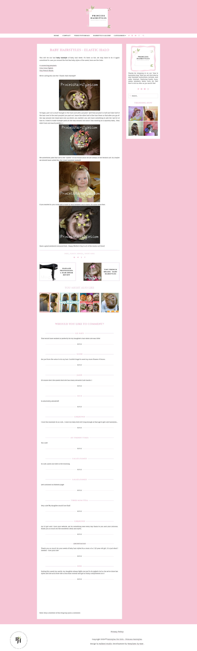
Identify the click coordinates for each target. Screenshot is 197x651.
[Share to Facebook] (74, 257)
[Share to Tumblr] (81, 257)
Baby (67, 253)
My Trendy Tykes (79, 438)
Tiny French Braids (46, 70)
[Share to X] (78, 257)
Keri (79, 566)
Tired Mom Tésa (79, 500)
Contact (66, 36)
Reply (79, 344)
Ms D (79, 396)
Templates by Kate (135, 644)
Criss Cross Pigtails (46, 68)
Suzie (79, 354)
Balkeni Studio (105, 644)
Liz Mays (79, 333)
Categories (119, 36)
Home (56, 36)
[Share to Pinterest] (84, 257)
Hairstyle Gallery (102, 36)
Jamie (79, 375)
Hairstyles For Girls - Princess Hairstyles (124, 639)
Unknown (79, 417)
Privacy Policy (117, 632)
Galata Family (79, 459)
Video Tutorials (82, 36)
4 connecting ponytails (48, 65)
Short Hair (89, 253)
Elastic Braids (76, 253)
